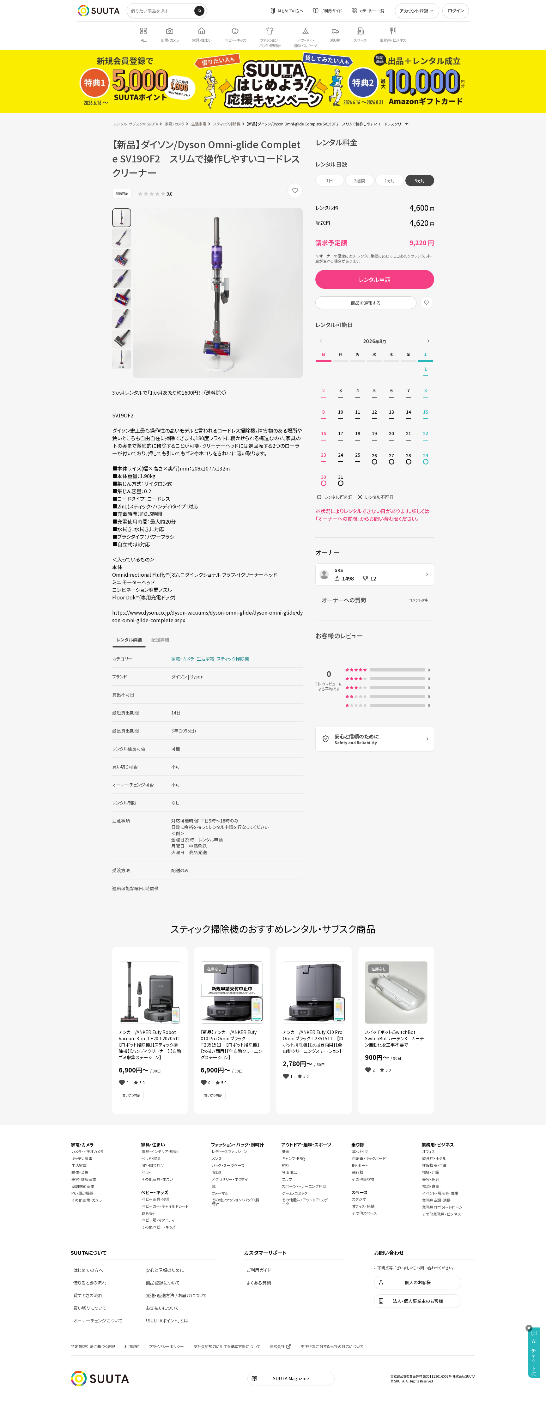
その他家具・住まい (157, 1179)
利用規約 (132, 1346)
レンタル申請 (375, 279)
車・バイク (360, 1151)
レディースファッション (229, 1151)
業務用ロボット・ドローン (442, 1207)
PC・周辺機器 (82, 1193)
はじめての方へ (290, 10)
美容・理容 (430, 1179)
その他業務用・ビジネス (441, 1214)
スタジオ (359, 1199)
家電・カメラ (174, 123)
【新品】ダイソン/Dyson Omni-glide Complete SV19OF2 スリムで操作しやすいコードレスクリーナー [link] (329, 123)
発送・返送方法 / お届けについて (176, 1295)
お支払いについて (162, 1308)
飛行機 (357, 1172)
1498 (348, 578)
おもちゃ (148, 1213)
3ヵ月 (420, 180)
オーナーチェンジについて (98, 1320)
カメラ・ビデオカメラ (87, 1151)
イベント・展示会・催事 (440, 1193)
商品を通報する (366, 303)
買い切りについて (89, 1308)
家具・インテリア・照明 (160, 1151)
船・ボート (360, 1165)
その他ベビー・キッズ (158, 1227)
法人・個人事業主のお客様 (418, 1301)
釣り (285, 1165)
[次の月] (428, 341)
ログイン (456, 10)
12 (373, 578)
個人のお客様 (418, 1282)
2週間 (359, 180)
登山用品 (289, 1172)
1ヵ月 (390, 180)
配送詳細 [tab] (160, 639)
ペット (146, 1172)
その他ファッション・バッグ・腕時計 (235, 1201)
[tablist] (142, 639)
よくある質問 (259, 1282)
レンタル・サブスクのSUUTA (135, 123)
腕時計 (217, 1172)
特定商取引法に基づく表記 (93, 1346)
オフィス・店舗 (363, 1206)
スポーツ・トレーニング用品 (304, 1186)
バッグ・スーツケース (228, 1165)
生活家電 (198, 123)
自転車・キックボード (369, 1158)
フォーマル (220, 1193)
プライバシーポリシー (166, 1346)
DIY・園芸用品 (153, 1165)
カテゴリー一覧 (371, 10)
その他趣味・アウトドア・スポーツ (305, 1201)
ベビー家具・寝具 (156, 1199)
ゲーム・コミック (294, 1193)
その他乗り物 (363, 1179)
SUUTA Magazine (291, 1378)
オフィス (428, 1151)
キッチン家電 (81, 1158)
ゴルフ (287, 1179)
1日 (329, 180)
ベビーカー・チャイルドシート (165, 1206)
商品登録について (163, 1282)
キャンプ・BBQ (293, 1158)
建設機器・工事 (434, 1165)
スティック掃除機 (226, 123)
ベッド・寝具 (151, 1158)
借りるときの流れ (89, 1282)
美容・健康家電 (83, 1179)
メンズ (216, 1158)
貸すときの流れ (87, 1295)
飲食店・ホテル (434, 1158)
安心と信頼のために (165, 1270)
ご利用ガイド (331, 10)
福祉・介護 (430, 1172)
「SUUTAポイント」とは (167, 1320)
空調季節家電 (82, 1186)
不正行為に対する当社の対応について (331, 1346)
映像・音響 (79, 1172)
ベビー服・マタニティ (158, 1220)
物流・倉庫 (430, 1186)
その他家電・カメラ (86, 1200)
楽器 (285, 1151)
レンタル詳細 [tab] (129, 639)
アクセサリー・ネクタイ (230, 1179)
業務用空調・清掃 (436, 1200)
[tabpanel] (207, 770)
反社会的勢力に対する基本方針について (226, 1346)
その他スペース (364, 1213)
